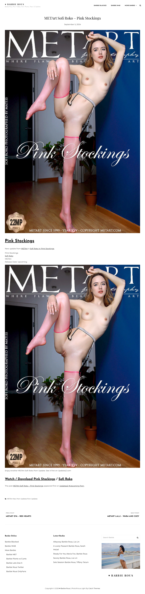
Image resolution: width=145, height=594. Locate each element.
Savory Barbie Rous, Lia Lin (65, 558)
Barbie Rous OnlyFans (16, 571)
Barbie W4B (115, 5)
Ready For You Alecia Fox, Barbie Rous (70, 554)
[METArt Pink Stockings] (72, 131)
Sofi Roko (9, 256)
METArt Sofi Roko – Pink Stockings (28, 486)
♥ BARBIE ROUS (120, 575)
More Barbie (130, 5)
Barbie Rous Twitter (15, 567)
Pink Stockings (19, 241)
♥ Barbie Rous (14, 4)
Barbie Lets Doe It (14, 563)
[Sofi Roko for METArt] (72, 366)
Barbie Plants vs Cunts (16, 559)
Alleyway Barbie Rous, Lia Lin (66, 542)
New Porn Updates (20, 499)
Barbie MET (11, 554)
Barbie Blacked (100, 5)
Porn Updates (32, 499)
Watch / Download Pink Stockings (30, 479)
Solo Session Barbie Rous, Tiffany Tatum (71, 562)
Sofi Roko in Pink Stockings (42, 249)
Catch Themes (94, 588)
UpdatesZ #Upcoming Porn (71, 486)
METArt (24, 249)
